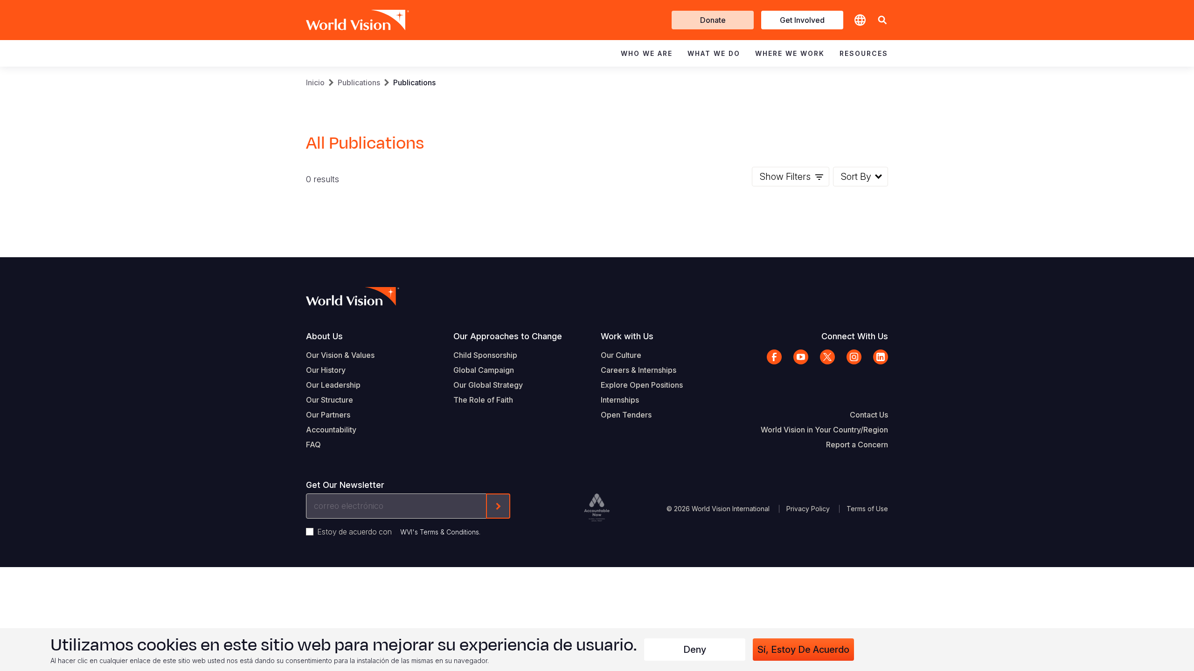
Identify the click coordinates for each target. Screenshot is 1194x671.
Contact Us (869, 414)
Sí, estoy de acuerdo (803, 649)
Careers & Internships (638, 370)
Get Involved (802, 20)
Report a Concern (857, 444)
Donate (713, 20)
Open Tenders (626, 414)
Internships (620, 399)
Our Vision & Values (340, 355)
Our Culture (621, 355)
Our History (326, 370)
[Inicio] (344, 20)
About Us (324, 336)
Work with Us (627, 336)
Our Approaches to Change (507, 336)
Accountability (331, 429)
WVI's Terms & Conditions (439, 532)
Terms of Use (867, 509)
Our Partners (328, 414)
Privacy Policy (808, 509)
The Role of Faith (483, 399)
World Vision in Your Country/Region (824, 429)
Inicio (315, 82)
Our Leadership (333, 385)
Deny (694, 649)
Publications (359, 82)
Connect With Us (854, 336)
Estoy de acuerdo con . (398, 531)
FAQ (313, 444)
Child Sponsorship (485, 355)
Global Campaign (483, 370)
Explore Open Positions (642, 385)
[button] (882, 20)
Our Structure (329, 399)
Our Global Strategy (488, 385)
